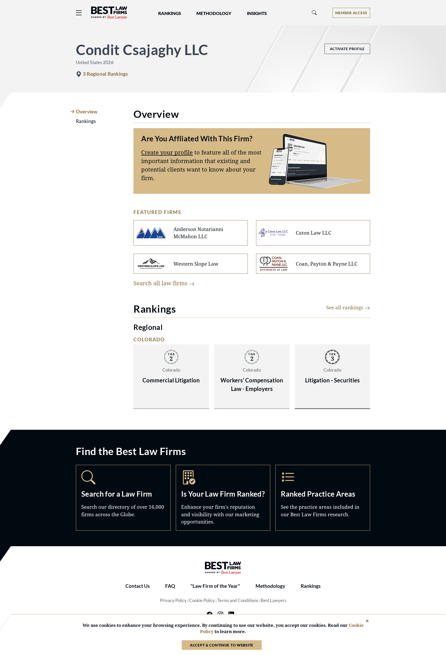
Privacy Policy (173, 600)
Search (123, 497)
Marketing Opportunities (223, 497)
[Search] (314, 13)
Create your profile (167, 152)
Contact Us (137, 586)
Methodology (270, 586)
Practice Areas (323, 497)
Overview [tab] (86, 111)
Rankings (311, 586)
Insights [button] (257, 13)
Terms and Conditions (237, 600)
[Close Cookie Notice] (364, 621)
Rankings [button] (169, 13)
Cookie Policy (202, 600)
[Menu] (79, 13)
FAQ (170, 586)
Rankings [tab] (86, 121)
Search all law (161, 283)
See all (345, 307)
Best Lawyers (273, 600)
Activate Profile (347, 49)
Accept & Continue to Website (221, 645)
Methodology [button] (214, 13)
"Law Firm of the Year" (215, 586)
